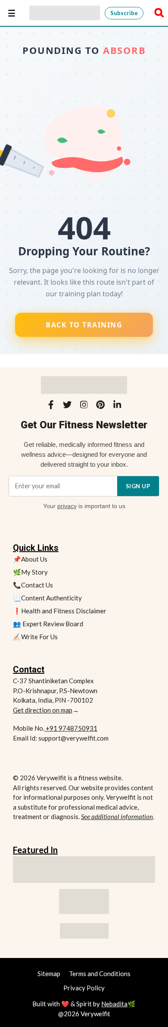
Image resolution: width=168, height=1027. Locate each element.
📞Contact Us (33, 585)
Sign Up (138, 486)
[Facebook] (51, 406)
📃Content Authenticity (47, 598)
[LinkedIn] (117, 406)
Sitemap (48, 973)
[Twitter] (67, 406)
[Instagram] (84, 406)
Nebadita (114, 1004)
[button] (157, 13)
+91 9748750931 (70, 728)
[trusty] (84, 931)
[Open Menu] (11, 13)
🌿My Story (30, 572)
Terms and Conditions (100, 973)
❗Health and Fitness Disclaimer (59, 611)
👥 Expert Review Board (48, 624)
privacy (67, 506)
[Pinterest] (100, 406)
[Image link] (84, 901)
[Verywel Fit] (64, 13)
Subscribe (124, 12)
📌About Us (30, 559)
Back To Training (84, 325)
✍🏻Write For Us (35, 637)
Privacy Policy (84, 988)
